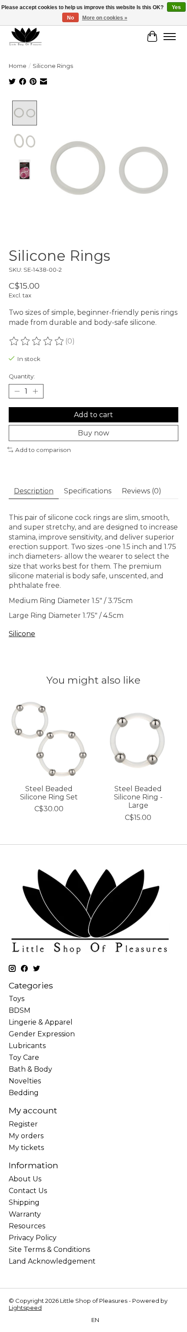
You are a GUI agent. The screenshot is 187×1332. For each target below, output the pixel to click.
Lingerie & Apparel (41, 1022)
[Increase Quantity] (35, 391)
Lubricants (27, 1046)
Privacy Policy (33, 1238)
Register (23, 1124)
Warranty (25, 1214)
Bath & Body (30, 1069)
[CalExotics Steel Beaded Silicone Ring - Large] (138, 739)
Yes (176, 7)
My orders (26, 1136)
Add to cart (93, 415)
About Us (25, 1179)
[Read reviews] (37, 341)
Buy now (93, 433)
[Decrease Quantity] (17, 391)
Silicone (22, 634)
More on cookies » (104, 18)
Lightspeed (25, 1307)
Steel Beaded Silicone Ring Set (49, 793)
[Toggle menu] (169, 36)
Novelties (25, 1081)
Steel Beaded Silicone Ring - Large (138, 797)
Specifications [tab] (87, 491)
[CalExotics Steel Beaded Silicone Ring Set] (49, 739)
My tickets (26, 1147)
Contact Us (28, 1191)
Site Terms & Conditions (49, 1249)
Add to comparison (43, 449)
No (70, 18)
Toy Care (24, 1057)
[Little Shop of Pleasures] (25, 36)
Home (18, 65)
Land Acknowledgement (52, 1261)
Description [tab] (33, 491)
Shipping (24, 1202)
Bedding (24, 1093)
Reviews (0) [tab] (141, 491)
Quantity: (22, 376)
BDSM (19, 1010)
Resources (27, 1226)
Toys (16, 999)
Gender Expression (42, 1034)
